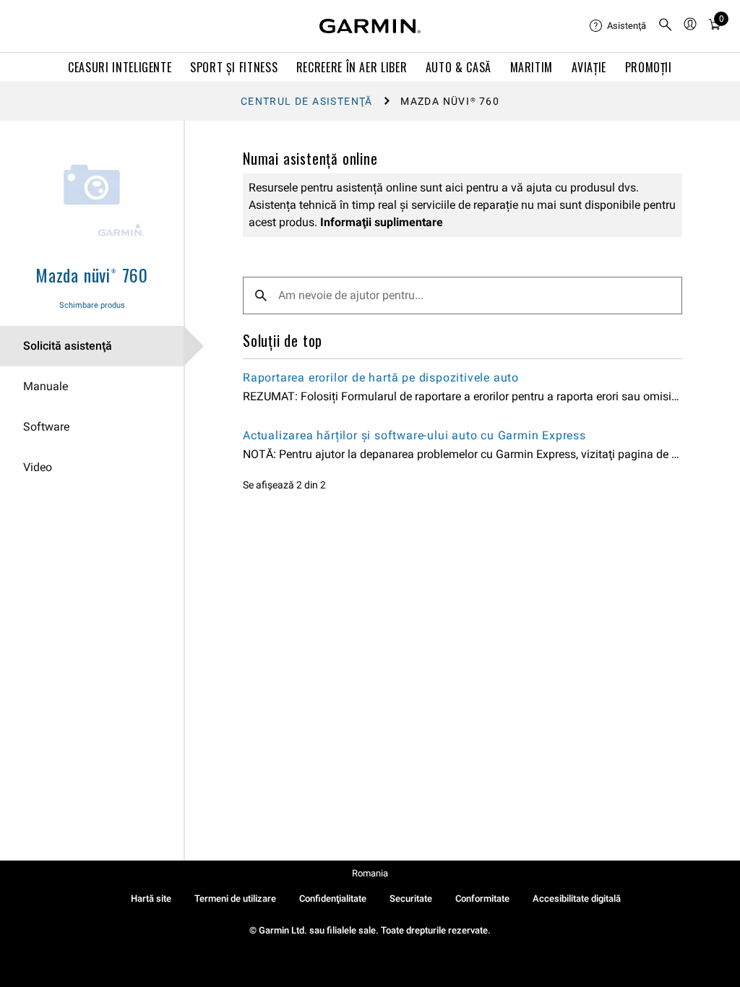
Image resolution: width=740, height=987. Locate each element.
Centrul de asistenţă (307, 101)
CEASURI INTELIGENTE (119, 67)
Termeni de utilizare (235, 898)
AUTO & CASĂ (458, 67)
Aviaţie (589, 67)
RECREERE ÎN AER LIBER (351, 67)
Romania (370, 873)
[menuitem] (618, 26)
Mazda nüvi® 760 (91, 275)
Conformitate (482, 898)
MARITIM (531, 67)
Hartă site (151, 898)
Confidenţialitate (332, 898)
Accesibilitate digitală (577, 898)
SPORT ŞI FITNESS (234, 67)
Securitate (411, 898)
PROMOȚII (648, 67)
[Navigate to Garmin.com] (370, 26)
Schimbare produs (92, 305)
